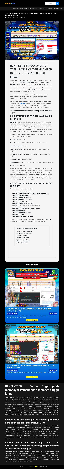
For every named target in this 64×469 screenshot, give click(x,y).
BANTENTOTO (33, 467)
